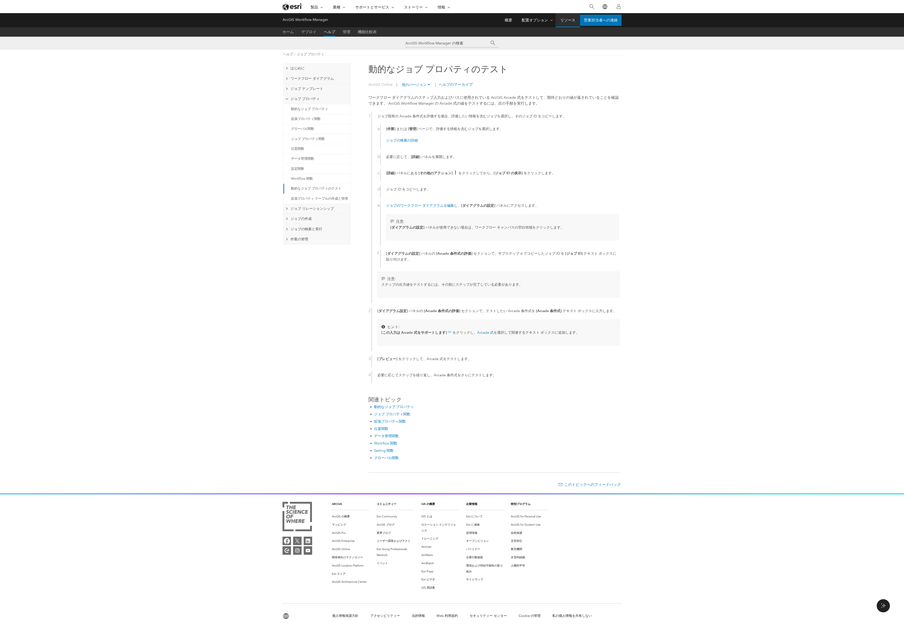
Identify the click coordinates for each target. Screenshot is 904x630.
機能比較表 (367, 32)
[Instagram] (297, 550)
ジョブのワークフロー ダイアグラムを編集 (420, 205)
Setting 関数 (384, 450)
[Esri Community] (286, 550)
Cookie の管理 (530, 616)
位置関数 (297, 149)
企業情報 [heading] (471, 504)
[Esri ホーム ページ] (292, 7)
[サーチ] (492, 43)
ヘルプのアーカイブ (455, 84)
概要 (508, 20)
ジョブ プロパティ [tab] (305, 99)
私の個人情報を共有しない (572, 616)
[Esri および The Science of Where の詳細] (297, 517)
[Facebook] (286, 541)
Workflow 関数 (302, 179)
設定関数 (297, 169)
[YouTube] (308, 550)
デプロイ (308, 32)
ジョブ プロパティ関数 (308, 139)
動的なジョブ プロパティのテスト (316, 188)
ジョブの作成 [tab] (301, 219)
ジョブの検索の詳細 (402, 140)
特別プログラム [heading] (521, 504)
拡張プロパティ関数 (306, 119)
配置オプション (535, 20)
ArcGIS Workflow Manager (305, 19)
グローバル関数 (302, 129)
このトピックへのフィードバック (592, 484)
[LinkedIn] (308, 541)
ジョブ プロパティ (310, 54)
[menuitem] (350, 516)
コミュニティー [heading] (386, 504)
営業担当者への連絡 (601, 20)
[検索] (591, 6)
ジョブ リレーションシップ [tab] (312, 208)
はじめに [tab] (298, 68)
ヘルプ (329, 32)
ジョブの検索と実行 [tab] (306, 229)
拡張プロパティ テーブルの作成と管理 (319, 199)
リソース (567, 20)
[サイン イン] (618, 6)
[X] (297, 541)
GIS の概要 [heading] (428, 504)
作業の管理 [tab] (299, 239)
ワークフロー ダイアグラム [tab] (312, 78)
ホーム (288, 32)
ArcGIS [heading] (337, 504)
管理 (346, 32)
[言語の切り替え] (604, 6)
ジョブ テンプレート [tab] (307, 89)
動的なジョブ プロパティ (309, 109)
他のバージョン (414, 85)
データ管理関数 (302, 159)
